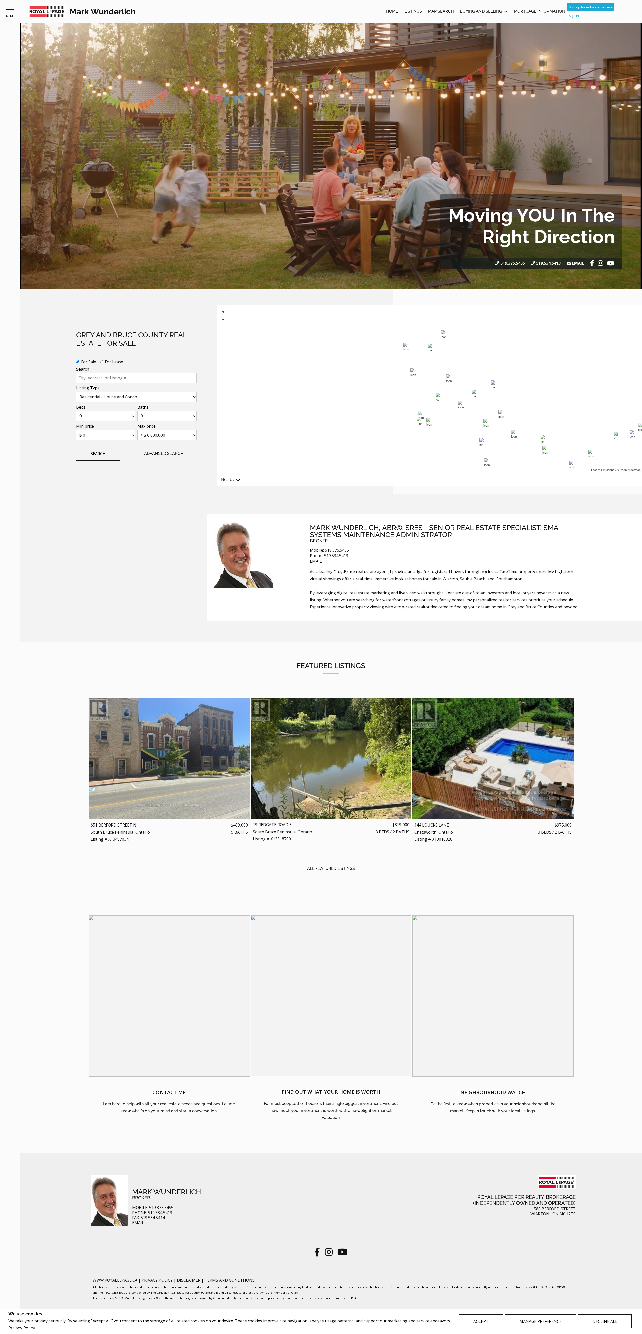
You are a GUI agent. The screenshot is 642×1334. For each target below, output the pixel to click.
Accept (481, 1321)
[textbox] (136, 378)
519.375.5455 (512, 263)
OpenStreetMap (630, 470)
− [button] (224, 320)
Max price (146, 426)
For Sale (88, 362)
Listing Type (88, 388)
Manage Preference (540, 1321)
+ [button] (224, 312)
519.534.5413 (548, 263)
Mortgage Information (539, 11)
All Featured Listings (331, 868)
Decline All (605, 1321)
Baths (142, 407)
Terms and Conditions (230, 1280)
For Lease (114, 362)
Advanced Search (163, 453)
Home (392, 11)
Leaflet (595, 470)
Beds (81, 407)
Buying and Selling (481, 11)
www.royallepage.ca (115, 1280)
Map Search (441, 11)
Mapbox (610, 470)
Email (578, 263)
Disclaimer (189, 1280)
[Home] (47, 11)
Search (82, 369)
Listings (413, 11)
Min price (85, 426)
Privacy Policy (21, 1328)
